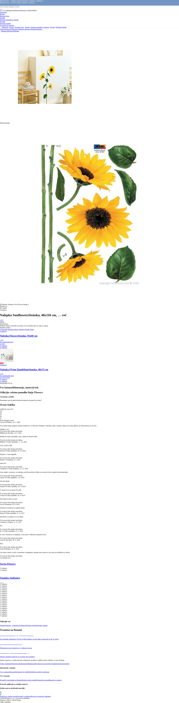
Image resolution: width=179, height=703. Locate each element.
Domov (2, 29)
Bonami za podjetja (55, 680)
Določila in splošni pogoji (8, 696)
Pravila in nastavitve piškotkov (41, 696)
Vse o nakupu (4, 672)
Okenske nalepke (31, 625)
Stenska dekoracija (25, 29)
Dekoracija (15, 29)
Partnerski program (42, 680)
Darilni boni (26, 680)
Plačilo (31, 672)
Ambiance (22, 625)
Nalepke (39, 29)
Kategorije (8, 29)
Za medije (33, 680)
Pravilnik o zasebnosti (24, 696)
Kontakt (2, 680)
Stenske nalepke (42, 625)
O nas (7, 680)
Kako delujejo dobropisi (41, 672)
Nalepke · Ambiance (12, 625)
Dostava (12, 672)
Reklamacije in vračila (22, 672)
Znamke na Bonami (15, 680)
